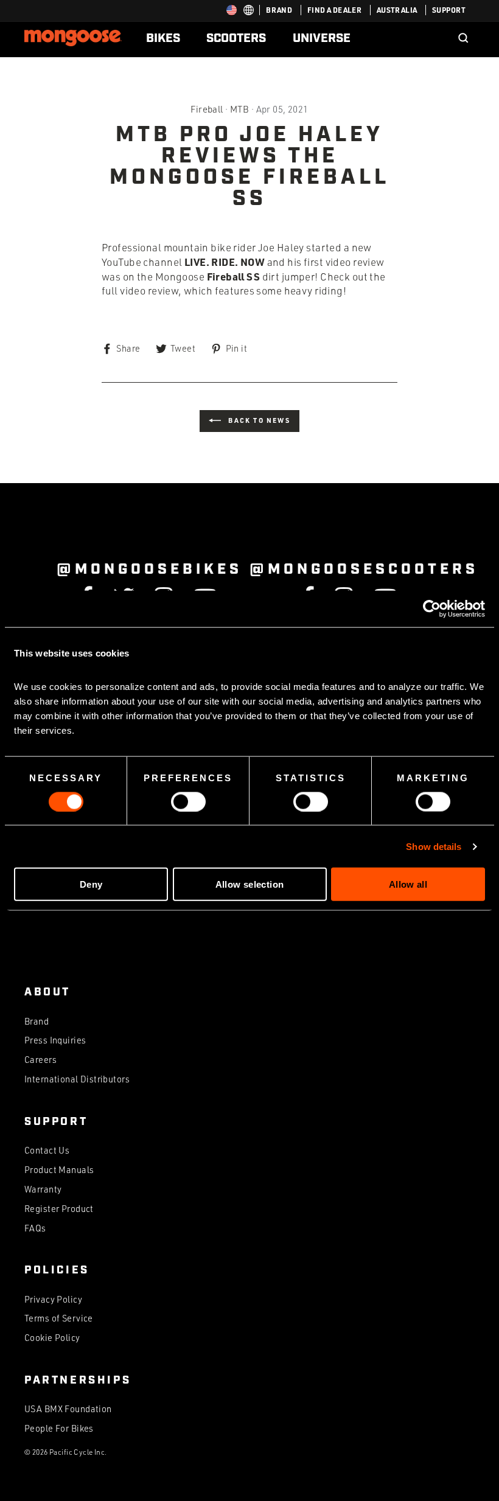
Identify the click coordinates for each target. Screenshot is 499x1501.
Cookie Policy (52, 1337)
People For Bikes (59, 1428)
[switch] (188, 801)
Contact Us (46, 1150)
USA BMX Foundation (68, 1409)
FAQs (35, 1228)
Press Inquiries (55, 1040)
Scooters (236, 38)
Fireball (206, 109)
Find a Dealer (334, 10)
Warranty (42, 1189)
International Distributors (77, 1079)
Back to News (258, 420)
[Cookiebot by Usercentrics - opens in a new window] (432, 608)
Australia (397, 10)
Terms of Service (58, 1318)
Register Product (59, 1208)
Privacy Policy (53, 1299)
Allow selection (249, 884)
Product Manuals (59, 1169)
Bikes (163, 38)
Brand (279, 10)
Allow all (408, 884)
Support (449, 10)
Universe (322, 38)
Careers (40, 1059)
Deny (91, 884)
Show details (433, 846)
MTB (239, 109)
